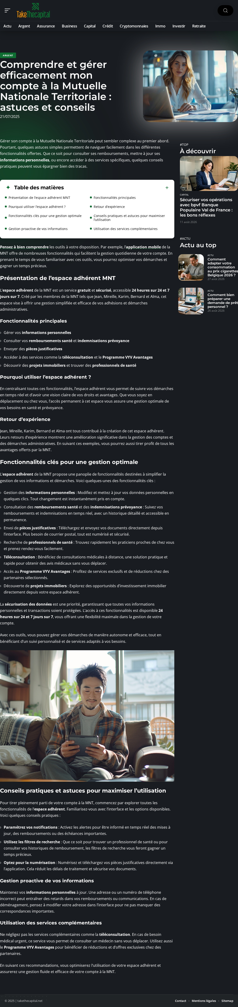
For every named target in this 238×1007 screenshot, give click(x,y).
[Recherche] (225, 10)
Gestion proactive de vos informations (38, 229)
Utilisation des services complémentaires (126, 229)
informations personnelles (24, 160)
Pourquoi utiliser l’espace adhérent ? (37, 206)
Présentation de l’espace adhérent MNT (39, 197)
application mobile (143, 247)
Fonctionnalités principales (115, 197)
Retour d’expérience (109, 206)
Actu (211, 255)
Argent (8, 55)
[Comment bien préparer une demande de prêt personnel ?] (191, 301)
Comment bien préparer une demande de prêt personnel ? (223, 301)
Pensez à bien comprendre (24, 247)
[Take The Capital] (33, 10)
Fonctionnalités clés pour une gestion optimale (45, 215)
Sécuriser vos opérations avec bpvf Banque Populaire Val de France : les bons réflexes (206, 207)
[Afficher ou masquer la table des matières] (116, 187)
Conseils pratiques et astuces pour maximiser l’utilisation (129, 217)
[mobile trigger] (9, 10)
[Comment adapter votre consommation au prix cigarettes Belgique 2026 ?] (191, 267)
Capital (184, 195)
